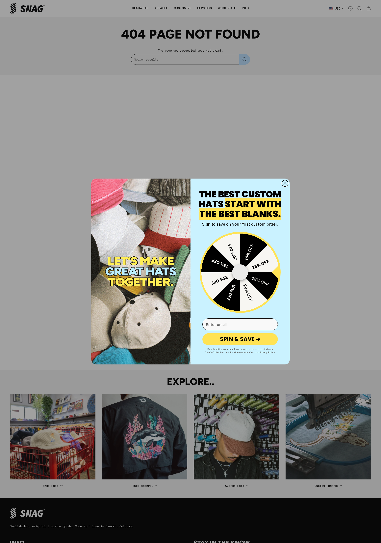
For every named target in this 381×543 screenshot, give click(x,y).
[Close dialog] (285, 183)
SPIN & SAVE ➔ (240, 339)
